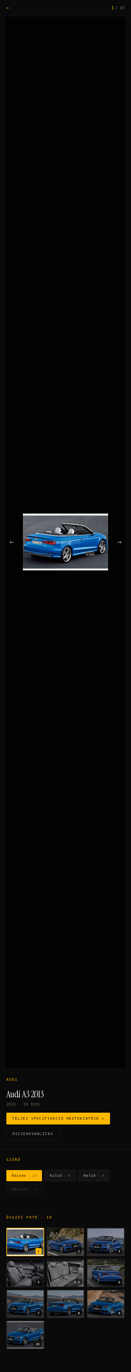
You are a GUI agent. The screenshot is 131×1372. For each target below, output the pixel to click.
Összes (24, 1176)
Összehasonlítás (32, 1134)
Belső (94, 1176)
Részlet (24, 1189)
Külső (60, 1176)
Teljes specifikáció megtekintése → (58, 1118)
